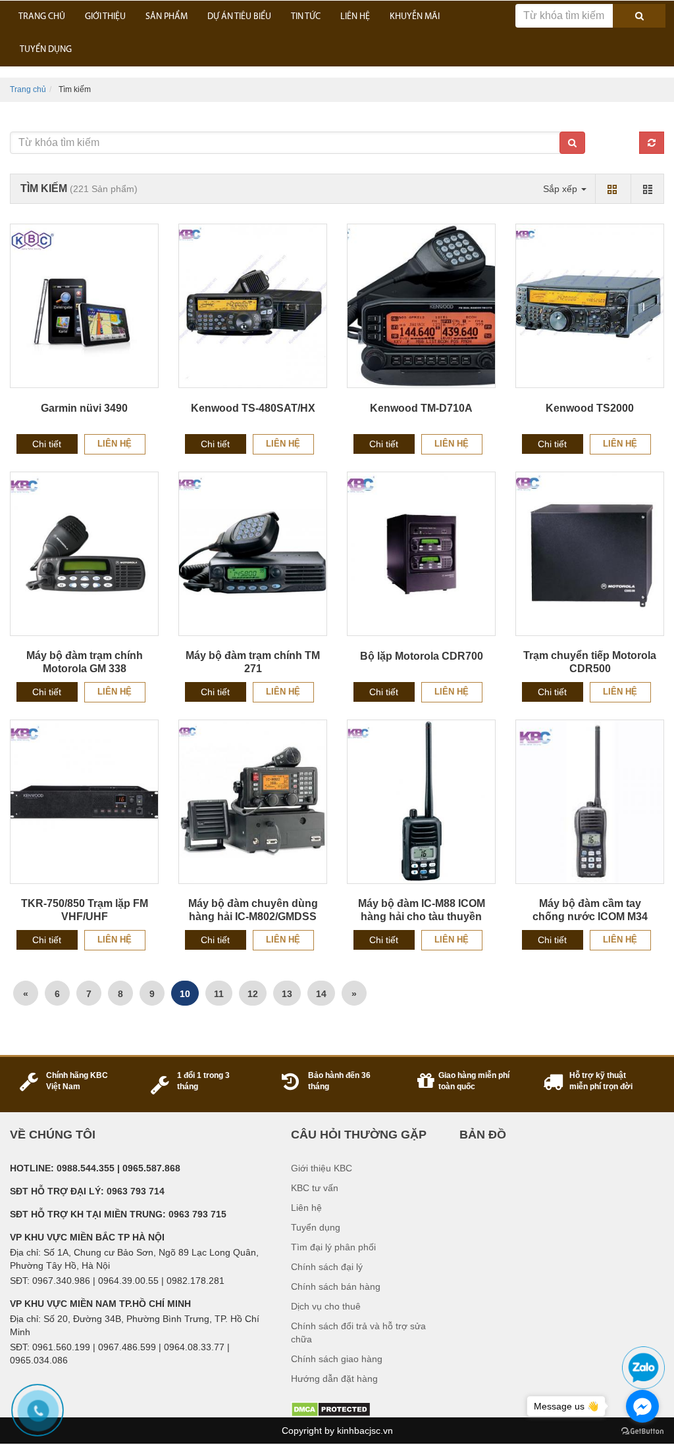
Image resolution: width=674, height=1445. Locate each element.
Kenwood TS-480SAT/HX (253, 408)
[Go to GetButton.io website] (642, 1431)
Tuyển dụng (315, 1227)
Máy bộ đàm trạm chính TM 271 (253, 662)
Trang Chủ (41, 17)
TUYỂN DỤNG (46, 50)
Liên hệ (114, 444)
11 (219, 994)
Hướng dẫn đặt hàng (334, 1378)
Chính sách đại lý (327, 1266)
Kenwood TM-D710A (421, 408)
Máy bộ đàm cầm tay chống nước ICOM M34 (590, 910)
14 (321, 994)
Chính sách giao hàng (336, 1359)
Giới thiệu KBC (321, 1168)
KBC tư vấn (314, 1188)
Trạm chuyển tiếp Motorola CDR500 (589, 662)
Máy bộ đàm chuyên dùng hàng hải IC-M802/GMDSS (253, 910)
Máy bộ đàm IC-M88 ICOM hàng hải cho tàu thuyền (421, 910)
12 (252, 994)
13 (287, 994)
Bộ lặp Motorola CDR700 (421, 656)
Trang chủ (28, 89)
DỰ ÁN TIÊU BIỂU (239, 17)
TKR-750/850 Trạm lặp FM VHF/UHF (84, 910)
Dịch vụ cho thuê (326, 1306)
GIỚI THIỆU (105, 17)
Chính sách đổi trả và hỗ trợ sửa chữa (358, 1332)
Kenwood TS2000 (590, 408)
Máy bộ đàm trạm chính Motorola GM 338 (84, 662)
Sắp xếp (561, 189)
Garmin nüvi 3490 (84, 408)
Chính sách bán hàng (335, 1286)
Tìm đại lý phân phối (333, 1247)
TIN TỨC (306, 17)
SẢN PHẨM (166, 17)
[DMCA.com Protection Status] (331, 1409)
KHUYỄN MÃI (415, 17)
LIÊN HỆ (355, 17)
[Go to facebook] (642, 1406)
